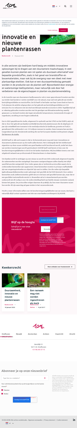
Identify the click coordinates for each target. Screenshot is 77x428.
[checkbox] (25, 392)
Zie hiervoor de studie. (10, 134)
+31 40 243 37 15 (38, 349)
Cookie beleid (51, 24)
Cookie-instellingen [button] (53, 30)
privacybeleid (54, 240)
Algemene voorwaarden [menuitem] (35, 420)
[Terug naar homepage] (11, 6)
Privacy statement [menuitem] (49, 420)
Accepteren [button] (63, 30)
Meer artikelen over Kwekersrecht (59, 267)
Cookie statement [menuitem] (62, 420)
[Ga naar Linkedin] (74, 420)
